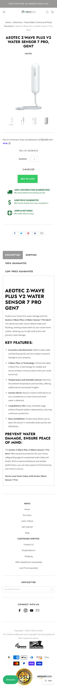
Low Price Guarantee (19, 271)
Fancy (35, 233)
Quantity (23, 158)
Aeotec (28, 53)
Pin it (28, 233)
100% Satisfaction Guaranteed (28, 562)
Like (14, 233)
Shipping (31, 255)
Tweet (21, 233)
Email (42, 233)
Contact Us (28, 544)
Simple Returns (28, 550)
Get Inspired (27, 526)
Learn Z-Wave (27, 521)
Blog (27, 532)
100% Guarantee (16, 263)
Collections (17, 22)
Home (8, 22)
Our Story (27, 515)
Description (12, 255)
